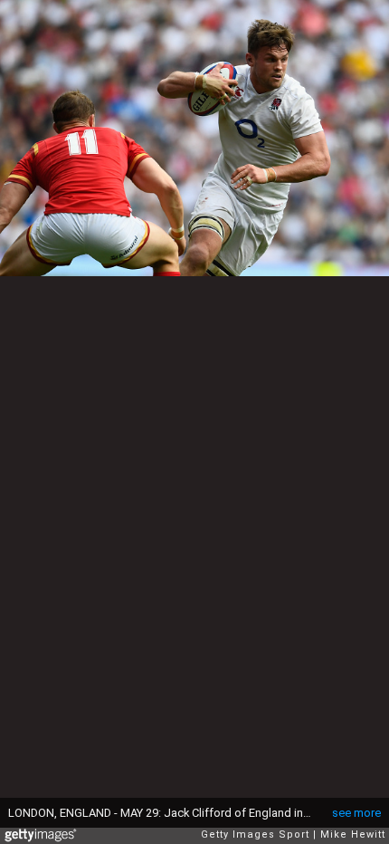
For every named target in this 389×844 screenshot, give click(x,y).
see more (356, 813)
